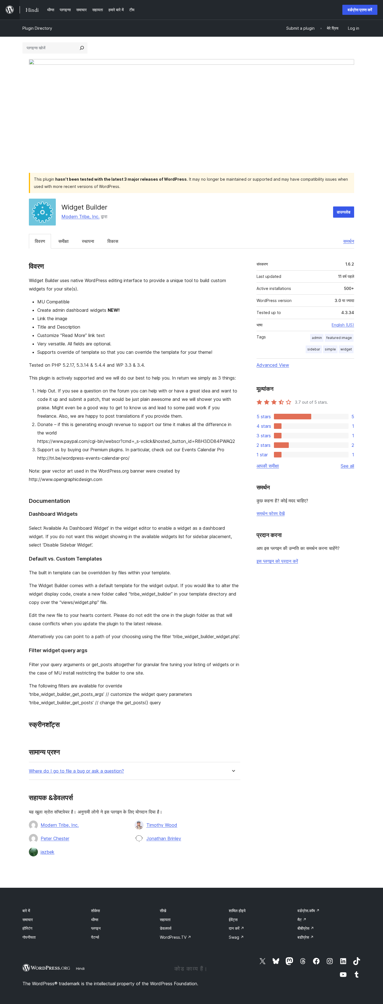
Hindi (80, 968)
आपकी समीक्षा (268, 466)
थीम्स (94, 919)
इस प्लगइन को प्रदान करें (277, 561)
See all (347, 466)
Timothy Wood (161, 825)
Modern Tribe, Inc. (80, 216)
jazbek (47, 852)
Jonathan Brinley (163, 838)
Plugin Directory (37, 28)
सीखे (163, 910)
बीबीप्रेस (305, 928)
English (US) (343, 324)
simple (330, 349)
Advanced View (273, 365)
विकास (112, 241)
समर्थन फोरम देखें (271, 513)
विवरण (40, 241)
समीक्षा (63, 241)
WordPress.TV (175, 937)
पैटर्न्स (95, 937)
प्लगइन (96, 928)
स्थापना (88, 241)
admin (317, 338)
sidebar (313, 349)
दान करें (236, 928)
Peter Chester (55, 838)
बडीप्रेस (305, 937)
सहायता (165, 919)
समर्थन (348, 241)
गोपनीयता (29, 937)
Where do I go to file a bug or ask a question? (76, 771)
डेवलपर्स (165, 928)
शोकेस (95, 910)
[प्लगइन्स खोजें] (81, 48)
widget (346, 349)
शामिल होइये (237, 910)
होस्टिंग (27, 928)
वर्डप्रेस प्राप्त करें (360, 9)
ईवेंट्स (233, 919)
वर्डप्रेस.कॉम (308, 910)
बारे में (26, 910)
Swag (236, 937)
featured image (339, 338)
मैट (301, 919)
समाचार (27, 919)
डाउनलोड (343, 212)
